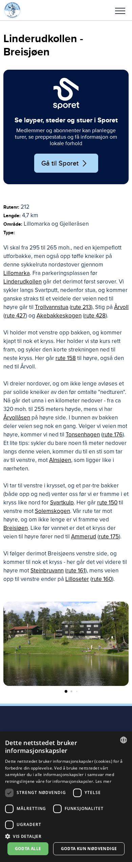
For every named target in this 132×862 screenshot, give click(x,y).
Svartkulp (62, 502)
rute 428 (95, 315)
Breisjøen (15, 528)
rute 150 (107, 502)
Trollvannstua (51, 307)
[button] (120, 10)
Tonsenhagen (83, 434)
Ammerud (83, 536)
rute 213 (81, 307)
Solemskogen (52, 511)
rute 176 (113, 434)
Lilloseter (77, 579)
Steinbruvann (47, 570)
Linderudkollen (22, 281)
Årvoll (121, 307)
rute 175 (109, 536)
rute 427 (15, 315)
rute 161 (75, 570)
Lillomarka (16, 273)
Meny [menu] (120, 10)
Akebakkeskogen (59, 315)
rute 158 (66, 358)
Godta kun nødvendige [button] (89, 848)
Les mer (103, 781)
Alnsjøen (60, 460)
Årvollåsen (16, 417)
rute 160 (102, 579)
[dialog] (66, 796)
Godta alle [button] (28, 848)
